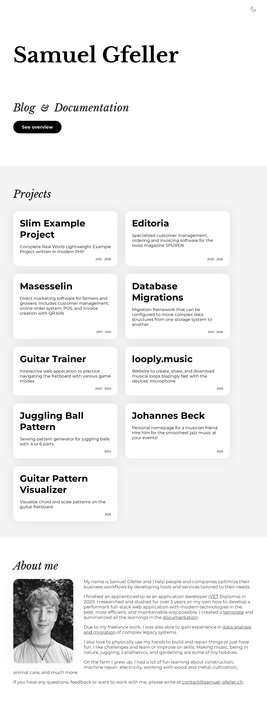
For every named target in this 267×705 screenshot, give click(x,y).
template (233, 612)
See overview (37, 127)
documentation (180, 617)
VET (214, 596)
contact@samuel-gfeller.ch (212, 682)
